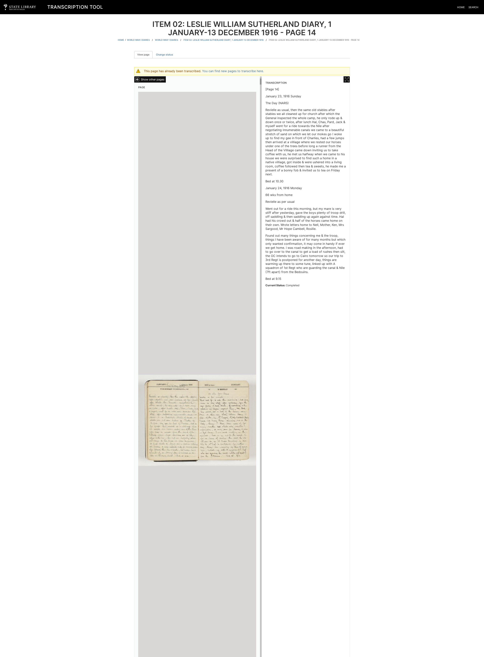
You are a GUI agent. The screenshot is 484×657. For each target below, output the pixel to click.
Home (461, 7)
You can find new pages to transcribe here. (233, 71)
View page (145, 54)
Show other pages (152, 79)
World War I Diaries (138, 40)
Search (473, 7)
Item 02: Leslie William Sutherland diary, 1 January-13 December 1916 (223, 40)
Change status (164, 54)
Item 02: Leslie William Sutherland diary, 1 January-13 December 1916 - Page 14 (314, 40)
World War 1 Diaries (166, 40)
